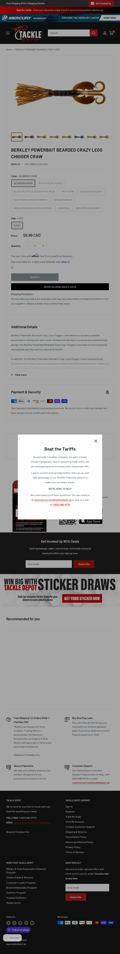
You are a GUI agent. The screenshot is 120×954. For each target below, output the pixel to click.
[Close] (96, 440)
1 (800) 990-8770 (61, 504)
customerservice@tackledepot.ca (52, 499)
